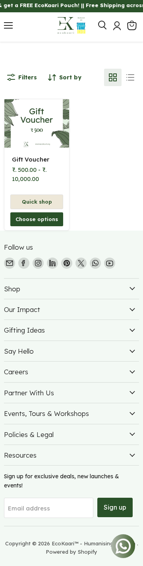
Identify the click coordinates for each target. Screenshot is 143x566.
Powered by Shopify (71, 552)
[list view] (130, 77)
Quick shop (37, 201)
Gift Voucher (30, 159)
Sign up (115, 507)
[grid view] (113, 77)
